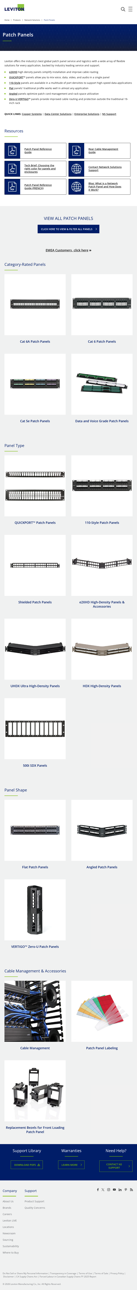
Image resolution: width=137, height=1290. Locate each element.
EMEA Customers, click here (67, 250)
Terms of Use (85, 1273)
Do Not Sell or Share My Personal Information (25, 1273)
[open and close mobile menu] (130, 9)
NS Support (109, 114)
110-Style (14, 83)
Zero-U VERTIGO (19, 99)
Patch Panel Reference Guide (38, 150)
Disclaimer (8, 1276)
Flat (11, 88)
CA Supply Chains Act (26, 1276)
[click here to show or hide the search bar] (123, 9)
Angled (13, 93)
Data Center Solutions (58, 114)
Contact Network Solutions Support (105, 168)
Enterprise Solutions (86, 114)
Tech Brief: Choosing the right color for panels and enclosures (40, 168)
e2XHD (13, 72)
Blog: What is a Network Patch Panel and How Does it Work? (104, 186)
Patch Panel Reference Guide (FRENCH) (38, 186)
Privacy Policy (117, 1273)
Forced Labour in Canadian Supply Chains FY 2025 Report (68, 1276)
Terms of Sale (101, 1273)
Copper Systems (32, 114)
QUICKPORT (16, 77)
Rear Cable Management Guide (103, 150)
